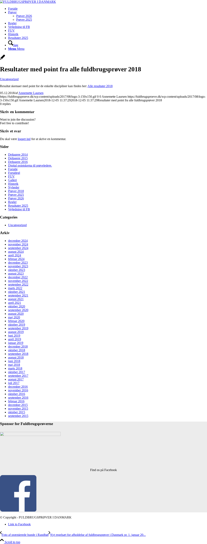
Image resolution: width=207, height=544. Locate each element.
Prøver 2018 (16, 191)
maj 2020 (14, 317)
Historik (13, 183)
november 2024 (18, 244)
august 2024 (16, 251)
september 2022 (18, 284)
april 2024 (14, 255)
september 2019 (18, 328)
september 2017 (18, 375)
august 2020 (16, 313)
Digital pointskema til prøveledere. (30, 165)
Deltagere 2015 (18, 158)
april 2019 (14, 339)
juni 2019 (14, 335)
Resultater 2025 (18, 205)
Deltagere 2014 (18, 154)
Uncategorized (9, 79)
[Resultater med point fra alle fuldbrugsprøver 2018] (2, 59)
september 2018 (18, 354)
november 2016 (18, 390)
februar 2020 (16, 321)
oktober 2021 (16, 291)
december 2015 (18, 405)
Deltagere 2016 (18, 162)
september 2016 (18, 397)
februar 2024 (16, 259)
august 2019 (16, 332)
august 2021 (16, 299)
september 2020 (18, 310)
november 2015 (18, 408)
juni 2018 (14, 361)
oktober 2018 (16, 350)
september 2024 (18, 248)
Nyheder (13, 187)
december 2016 (18, 386)
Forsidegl (14, 173)
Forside (13, 169)
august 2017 (16, 379)
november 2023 (18, 266)
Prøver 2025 (16, 194)
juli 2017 (13, 383)
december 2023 (18, 262)
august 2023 (16, 273)
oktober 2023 (16, 270)
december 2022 (18, 277)
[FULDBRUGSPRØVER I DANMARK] (28, 1)
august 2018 (16, 357)
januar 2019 (15, 343)
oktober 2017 (16, 372)
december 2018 (18, 346)
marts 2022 (15, 288)
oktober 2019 (16, 324)
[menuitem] (107, 9)
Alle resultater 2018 (100, 86)
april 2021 (14, 302)
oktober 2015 (16, 412)
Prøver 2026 (16, 198)
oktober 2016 (16, 394)
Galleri (12, 180)
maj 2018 (14, 364)
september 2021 (18, 295)
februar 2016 (16, 401)
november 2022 (18, 281)
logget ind (24, 139)
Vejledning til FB (19, 209)
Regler (12, 202)
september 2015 (18, 416)
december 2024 (18, 240)
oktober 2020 (16, 306)
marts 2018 (15, 368)
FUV (11, 176)
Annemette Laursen (30, 93)
